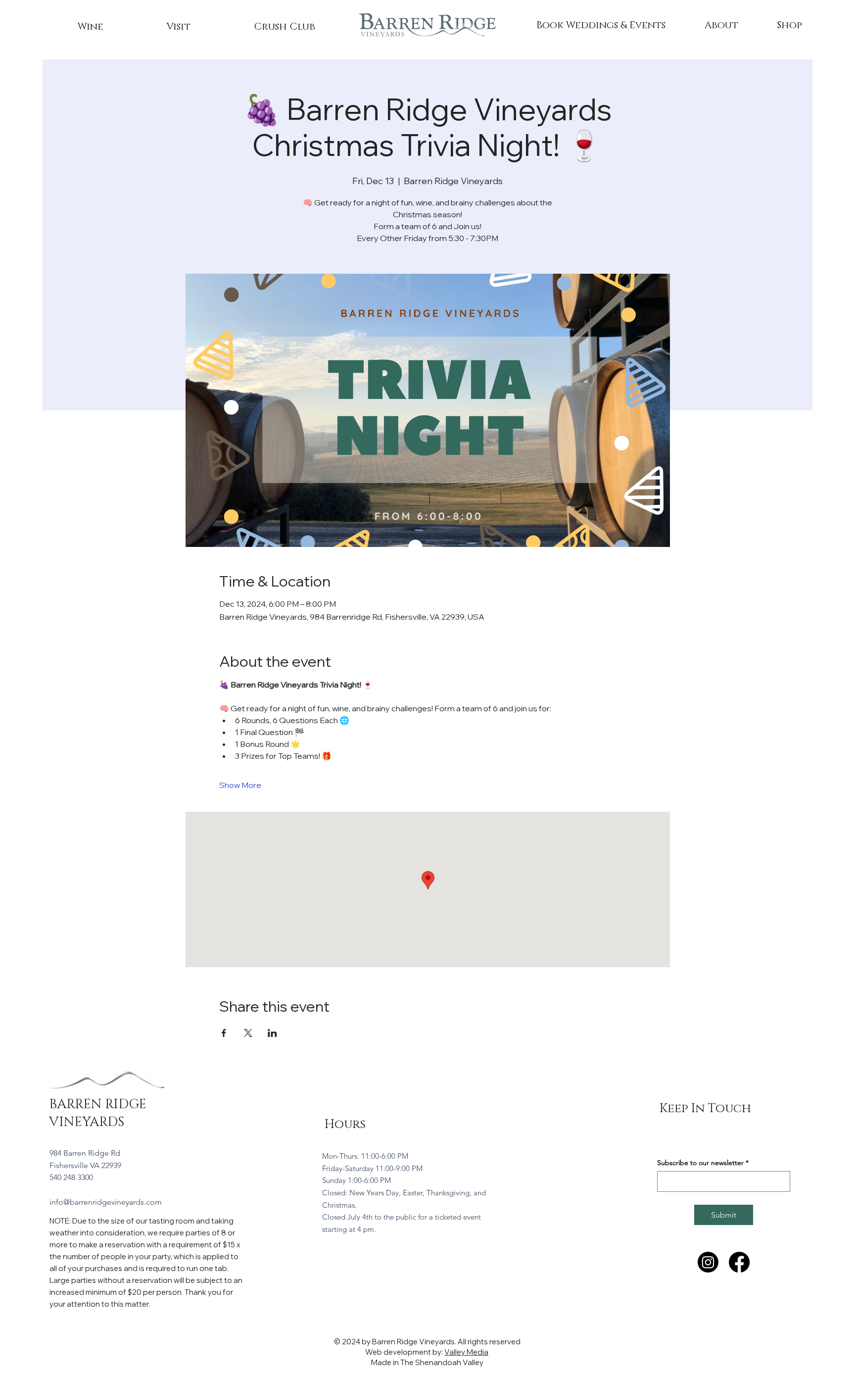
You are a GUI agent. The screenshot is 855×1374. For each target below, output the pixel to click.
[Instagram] (708, 1262)
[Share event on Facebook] (224, 1033)
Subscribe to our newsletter (703, 1163)
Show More (240, 785)
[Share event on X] (248, 1033)
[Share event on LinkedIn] (272, 1033)
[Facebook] (739, 1262)
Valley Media (466, 1352)
